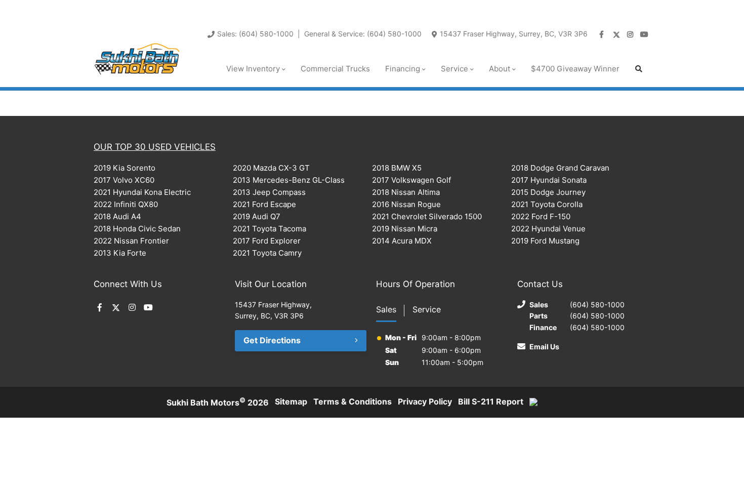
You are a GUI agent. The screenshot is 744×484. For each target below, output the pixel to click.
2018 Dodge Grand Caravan (560, 168)
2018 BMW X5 (397, 168)
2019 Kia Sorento (124, 168)
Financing (402, 68)
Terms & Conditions (352, 401)
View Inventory (253, 68)
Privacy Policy (425, 401)
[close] (640, 8)
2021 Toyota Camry (267, 253)
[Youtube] (645, 34)
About (499, 68)
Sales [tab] (386, 309)
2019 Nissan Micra (404, 228)
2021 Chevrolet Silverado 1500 (427, 216)
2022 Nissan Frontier (131, 241)
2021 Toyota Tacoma (269, 228)
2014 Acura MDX (402, 241)
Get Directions (272, 340)
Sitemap (291, 401)
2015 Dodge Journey (548, 192)
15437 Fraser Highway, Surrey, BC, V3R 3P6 (514, 33)
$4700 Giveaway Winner (575, 68)
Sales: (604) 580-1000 (255, 33)
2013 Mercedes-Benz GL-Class (289, 180)
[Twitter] (617, 34)
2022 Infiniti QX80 (126, 204)
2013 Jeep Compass (269, 192)
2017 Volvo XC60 (124, 180)
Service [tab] (426, 309)
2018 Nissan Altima (406, 192)
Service (454, 68)
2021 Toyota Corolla (547, 204)
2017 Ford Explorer (267, 241)
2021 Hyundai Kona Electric (142, 192)
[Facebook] (603, 34)
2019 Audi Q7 (256, 216)
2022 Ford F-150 (540, 216)
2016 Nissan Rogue (406, 204)
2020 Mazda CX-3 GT (271, 168)
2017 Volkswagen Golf (411, 180)
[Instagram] (631, 34)
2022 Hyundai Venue (548, 228)
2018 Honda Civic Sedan (137, 228)
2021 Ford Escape (264, 204)
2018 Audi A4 (117, 216)
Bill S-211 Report (490, 401)
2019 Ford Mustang (545, 241)
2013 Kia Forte (120, 253)
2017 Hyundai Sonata (549, 180)
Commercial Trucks (335, 68)
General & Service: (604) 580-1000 (363, 33)
